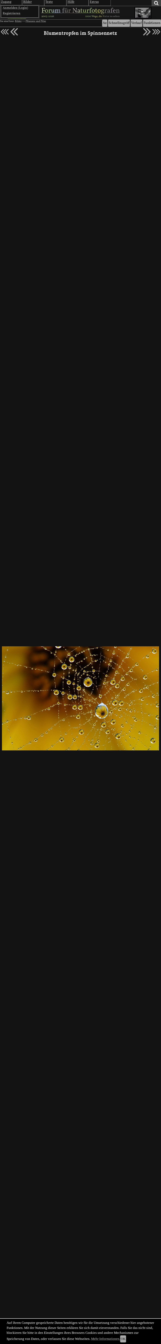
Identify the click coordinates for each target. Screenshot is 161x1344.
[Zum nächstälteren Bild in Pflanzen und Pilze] (147, 31)
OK (123, 1339)
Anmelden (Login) (15, 8)
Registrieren (11, 13)
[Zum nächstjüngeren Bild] (4, 31)
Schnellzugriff (119, 23)
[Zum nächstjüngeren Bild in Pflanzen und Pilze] (14, 31)
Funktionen (152, 23)
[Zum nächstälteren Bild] (156, 31)
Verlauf (136, 23)
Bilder (18, 21)
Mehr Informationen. (105, 1339)
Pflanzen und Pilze (36, 21)
